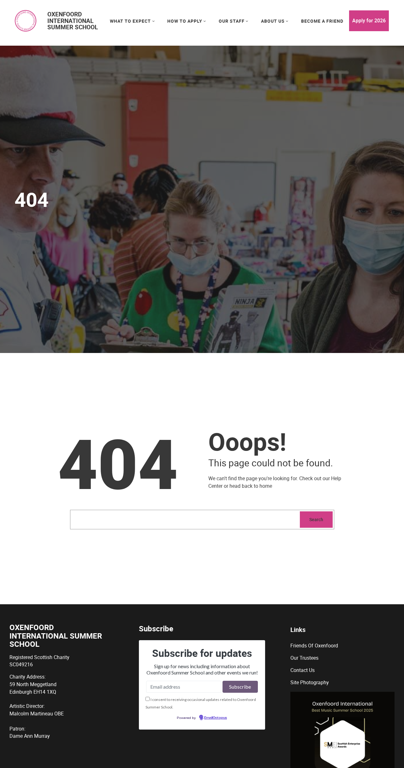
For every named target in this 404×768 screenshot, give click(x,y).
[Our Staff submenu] (247, 21)
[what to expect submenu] (153, 21)
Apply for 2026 (369, 20)
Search (316, 519)
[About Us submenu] (287, 21)
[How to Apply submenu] (204, 21)
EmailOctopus (215, 718)
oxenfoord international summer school (72, 20)
